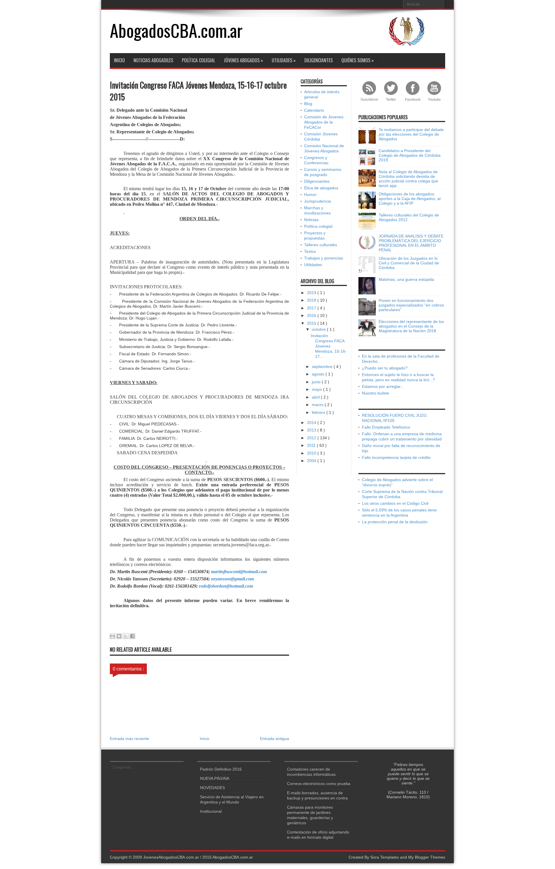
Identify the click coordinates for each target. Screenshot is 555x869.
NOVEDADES (212, 787)
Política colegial (198, 60)
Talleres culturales (320, 244)
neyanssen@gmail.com (232, 578)
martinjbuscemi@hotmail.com (239, 571)
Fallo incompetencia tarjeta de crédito (396, 457)
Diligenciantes (318, 60)
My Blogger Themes (426, 857)
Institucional (211, 811)
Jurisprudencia (317, 201)
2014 (312, 422)
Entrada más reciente (129, 738)
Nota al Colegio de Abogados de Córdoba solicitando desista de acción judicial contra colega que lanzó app (408, 178)
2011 (312, 445)
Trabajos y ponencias (323, 258)
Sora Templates (384, 857)
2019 (312, 292)
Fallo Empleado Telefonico (386, 427)
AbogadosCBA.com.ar (176, 30)
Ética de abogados (321, 188)
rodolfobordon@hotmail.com (226, 586)
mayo (317, 389)
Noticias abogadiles (153, 60)
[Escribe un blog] (119, 636)
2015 (312, 323)
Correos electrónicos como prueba (318, 783)
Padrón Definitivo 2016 (221, 769)
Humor (310, 194)
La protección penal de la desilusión (395, 521)
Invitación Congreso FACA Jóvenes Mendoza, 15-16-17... (329, 346)
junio (317, 382)
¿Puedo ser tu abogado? (385, 368)
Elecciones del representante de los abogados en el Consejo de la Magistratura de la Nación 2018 (411, 326)
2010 (312, 453)
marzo (318, 404)
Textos (310, 251)
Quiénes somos (357, 60)
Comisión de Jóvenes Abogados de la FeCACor (323, 122)
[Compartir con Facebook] (132, 636)
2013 (312, 430)
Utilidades (284, 60)
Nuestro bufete (375, 393)
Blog (308, 103)
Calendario (314, 110)
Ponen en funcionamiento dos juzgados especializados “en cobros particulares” (411, 305)
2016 (312, 315)
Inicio (119, 60)
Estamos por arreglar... (383, 386)
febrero (319, 412)
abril (316, 397)
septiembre (323, 366)
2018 (312, 300)
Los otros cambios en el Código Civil (395, 503)
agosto (318, 374)
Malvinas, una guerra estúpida (406, 279)
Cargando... (123, 767)
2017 (312, 308)
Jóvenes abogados (243, 60)
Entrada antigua (274, 738)
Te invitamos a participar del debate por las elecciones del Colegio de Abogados (411, 134)
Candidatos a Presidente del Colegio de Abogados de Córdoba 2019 (410, 155)
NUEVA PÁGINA (214, 778)
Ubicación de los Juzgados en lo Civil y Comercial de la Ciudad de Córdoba (409, 263)
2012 (312, 438)
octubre (319, 329)
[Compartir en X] (126, 636)
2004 (312, 460)
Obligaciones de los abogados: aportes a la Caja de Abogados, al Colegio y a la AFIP (410, 198)
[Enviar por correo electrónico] (112, 636)
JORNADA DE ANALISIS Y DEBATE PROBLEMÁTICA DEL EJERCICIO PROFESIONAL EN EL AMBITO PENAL (411, 243)
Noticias (311, 219)
